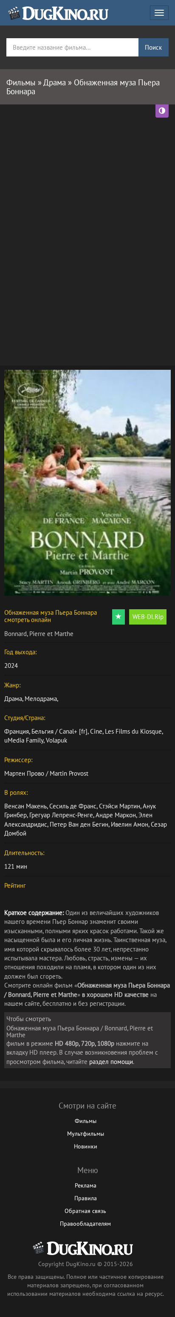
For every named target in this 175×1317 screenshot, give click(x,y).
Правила (85, 1198)
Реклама (85, 1185)
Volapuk (56, 740)
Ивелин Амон (129, 824)
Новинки (85, 1146)
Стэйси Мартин (119, 806)
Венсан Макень (25, 806)
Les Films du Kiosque (133, 731)
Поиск (153, 47)
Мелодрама (41, 699)
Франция (16, 731)
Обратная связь (85, 1211)
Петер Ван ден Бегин (79, 824)
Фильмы (85, 1121)
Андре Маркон (116, 815)
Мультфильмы (85, 1133)
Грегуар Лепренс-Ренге (61, 815)
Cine (96, 731)
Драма (13, 699)
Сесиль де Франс (72, 806)
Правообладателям (85, 1223)
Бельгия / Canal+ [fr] (59, 731)
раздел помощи (111, 1062)
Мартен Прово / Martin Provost (46, 773)
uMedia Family (23, 740)
